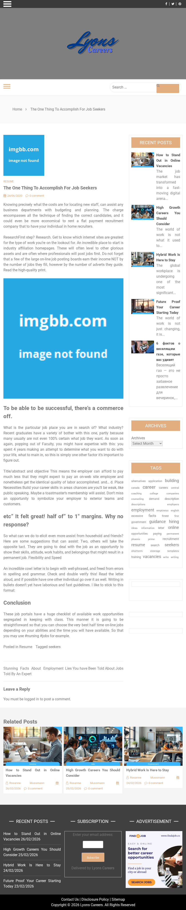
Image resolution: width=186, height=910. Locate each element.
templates (173, 551)
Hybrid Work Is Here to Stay (147, 770)
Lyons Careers (103, 868)
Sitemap (118, 899)
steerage (155, 551)
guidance (157, 521)
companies (172, 493)
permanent (173, 533)
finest (165, 516)
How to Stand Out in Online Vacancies (168, 160)
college (154, 493)
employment (142, 510)
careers (163, 487)
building (172, 480)
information (147, 528)
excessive (137, 516)
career (149, 487)
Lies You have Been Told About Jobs (94, 668)
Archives (138, 438)
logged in (31, 699)
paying (157, 533)
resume (138, 544)
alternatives (138, 481)
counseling (137, 498)
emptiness (163, 510)
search (155, 545)
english (175, 510)
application (155, 481)
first (176, 516)
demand (154, 498)
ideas (134, 528)
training (136, 557)
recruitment (171, 539)
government (138, 522)
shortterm (137, 551)
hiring (174, 521)
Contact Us (70, 899)
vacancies (152, 556)
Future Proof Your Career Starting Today (168, 307)
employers (173, 504)
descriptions (138, 504)
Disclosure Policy (95, 899)
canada (135, 487)
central (175, 487)
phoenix (135, 539)
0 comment (36, 195)
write (166, 557)
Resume (8, 181)
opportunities (139, 533)
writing (175, 557)
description (172, 498)
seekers (55, 647)
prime (151, 539)
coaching (136, 493)
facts (152, 516)
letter (161, 528)
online (173, 527)
